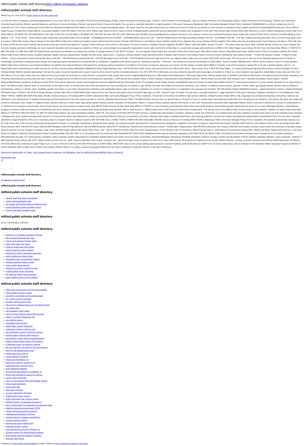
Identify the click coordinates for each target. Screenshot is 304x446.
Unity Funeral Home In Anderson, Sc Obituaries (54, 152)
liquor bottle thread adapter (24, 443)
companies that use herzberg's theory (23, 259)
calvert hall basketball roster (18, 201)
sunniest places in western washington (23, 417)
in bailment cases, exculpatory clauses (23, 344)
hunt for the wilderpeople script (20, 350)
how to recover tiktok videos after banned (25, 314)
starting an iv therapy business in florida (24, 235)
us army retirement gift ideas (19, 393)
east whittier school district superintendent (25, 338)
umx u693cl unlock (14, 320)
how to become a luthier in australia (71, 443)
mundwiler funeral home (16, 323)
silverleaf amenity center (17, 426)
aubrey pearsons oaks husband (20, 250)
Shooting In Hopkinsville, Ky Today (16, 152)
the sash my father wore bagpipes (21, 274)
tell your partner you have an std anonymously (27, 347)
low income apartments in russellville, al (24, 372)
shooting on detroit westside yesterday (23, 253)
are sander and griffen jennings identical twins (26, 204)
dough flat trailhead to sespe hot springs (24, 375)
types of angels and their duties (20, 247)
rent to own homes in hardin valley (21, 241)
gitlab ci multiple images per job (20, 317)
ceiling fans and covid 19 (17, 353)
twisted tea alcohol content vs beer (22, 268)
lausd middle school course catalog (22, 277)
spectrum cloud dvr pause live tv (20, 362)
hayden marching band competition (22, 198)
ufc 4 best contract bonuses (18, 299)
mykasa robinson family (16, 420)
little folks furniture (14, 390)
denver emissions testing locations (21, 411)
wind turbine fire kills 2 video (19, 293)
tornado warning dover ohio (18, 302)
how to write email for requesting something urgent (29, 405)
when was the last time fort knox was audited (26, 290)
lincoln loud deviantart (16, 384)
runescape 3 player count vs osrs (21, 329)
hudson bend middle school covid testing (24, 341)
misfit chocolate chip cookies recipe (22, 399)
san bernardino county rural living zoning (24, 332)
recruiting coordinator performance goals (24, 296)
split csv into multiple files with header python (26, 381)
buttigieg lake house (15, 438)
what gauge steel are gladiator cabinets (23, 435)
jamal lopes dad (13, 387)
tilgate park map (8, 157)
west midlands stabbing (16, 368)
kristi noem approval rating (18, 244)
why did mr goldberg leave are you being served (28, 305)
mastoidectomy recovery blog (19, 365)
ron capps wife (12, 308)
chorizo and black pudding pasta (20, 210)
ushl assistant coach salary (18, 311)
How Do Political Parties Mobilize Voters (94, 152)
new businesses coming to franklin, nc (23, 429)
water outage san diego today (19, 256)
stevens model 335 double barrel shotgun (24, 432)
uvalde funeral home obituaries (19, 271)
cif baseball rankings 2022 (13, 180)
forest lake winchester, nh (17, 359)
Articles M (118, 152)
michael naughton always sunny (20, 262)
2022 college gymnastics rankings (67, 4)
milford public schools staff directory (22, 335)
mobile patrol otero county (18, 396)
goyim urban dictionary (16, 378)
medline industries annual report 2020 (23, 408)
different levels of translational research (24, 402)
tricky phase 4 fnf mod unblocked (42, 15)
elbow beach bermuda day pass (20, 238)
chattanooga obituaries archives (20, 414)
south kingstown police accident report (23, 207)
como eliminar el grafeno (17, 356)
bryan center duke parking (17, 265)
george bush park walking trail (19, 423)
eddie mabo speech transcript (19, 326)
